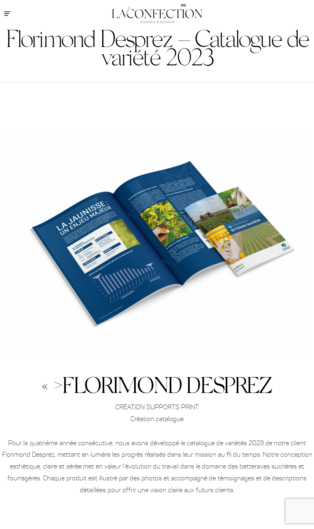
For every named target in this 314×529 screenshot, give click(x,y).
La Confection (295, 56)
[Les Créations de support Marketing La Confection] (157, 107)
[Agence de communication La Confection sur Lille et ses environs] (157, 13)
